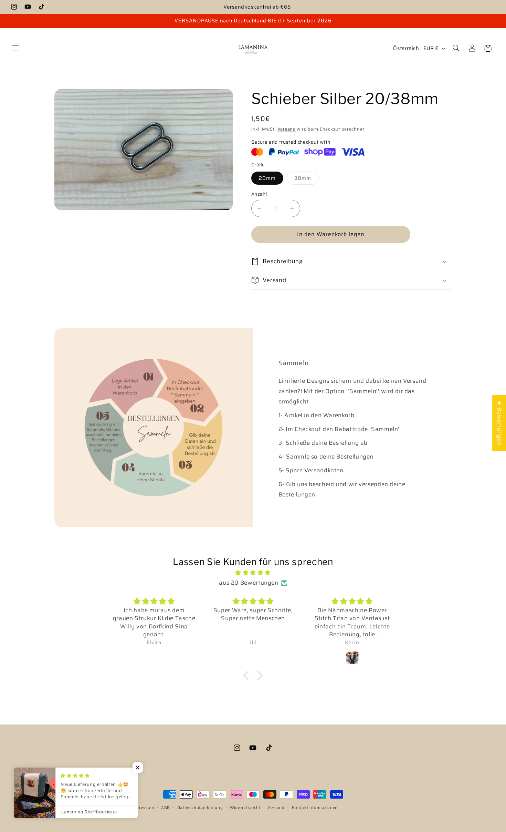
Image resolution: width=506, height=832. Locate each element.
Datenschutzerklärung (200, 807)
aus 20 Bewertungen (248, 582)
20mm (267, 178)
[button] (15, 48)
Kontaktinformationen (315, 807)
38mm (306, 178)
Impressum (142, 807)
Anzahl (259, 194)
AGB (165, 807)
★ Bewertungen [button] (499, 422)
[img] (253, 573)
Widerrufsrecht (245, 807)
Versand (286, 128)
